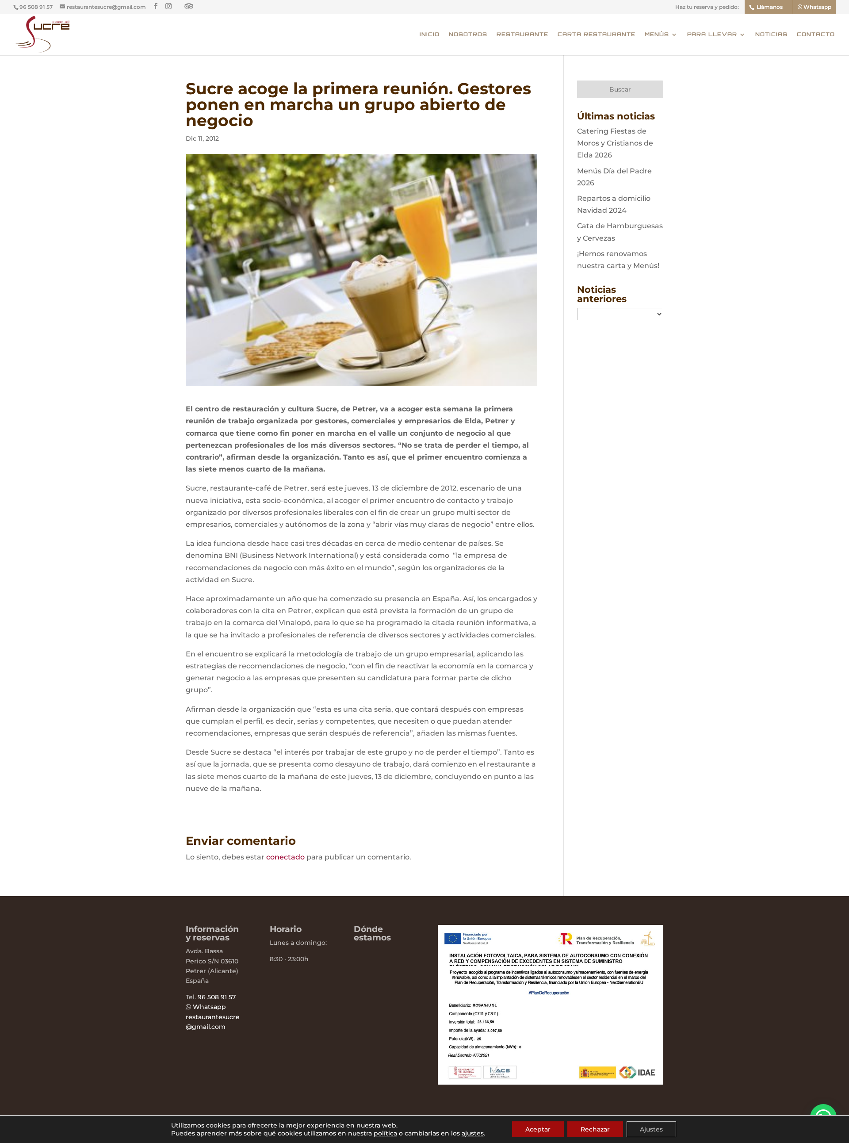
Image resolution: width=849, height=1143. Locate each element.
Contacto (816, 34)
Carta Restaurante (596, 34)
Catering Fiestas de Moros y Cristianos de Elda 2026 (615, 143)
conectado (285, 857)
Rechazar (595, 1129)
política (385, 1133)
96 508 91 (212, 997)
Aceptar (538, 1129)
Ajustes (651, 1129)
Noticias (771, 34)
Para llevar (712, 34)
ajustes (473, 1133)
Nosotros (468, 34)
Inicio (430, 34)
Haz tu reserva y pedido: (707, 7)
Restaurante (522, 34)
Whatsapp (816, 7)
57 (231, 997)
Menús (657, 34)
